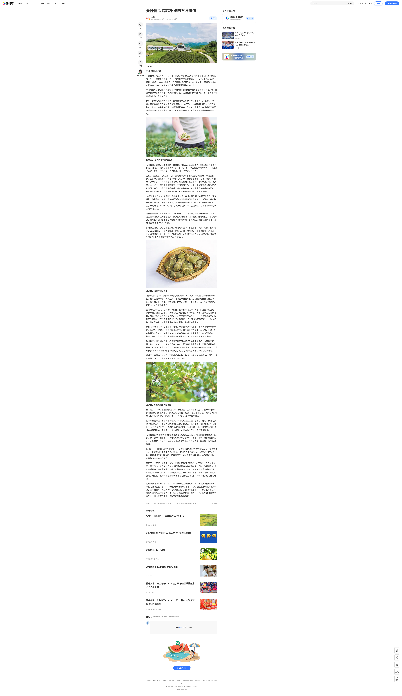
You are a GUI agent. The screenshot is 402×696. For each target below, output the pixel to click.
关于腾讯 (149, 680)
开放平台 (177, 680)
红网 (147, 576)
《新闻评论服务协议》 (174, 617)
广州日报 (149, 609)
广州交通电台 (150, 559)
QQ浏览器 (204, 680)
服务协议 (165, 680)
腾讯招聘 (190, 680)
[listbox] (181, 560)
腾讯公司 (179, 689)
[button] (250, 18)
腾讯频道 (210, 680)
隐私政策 (171, 680)
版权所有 (184, 689)
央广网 (148, 592)
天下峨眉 (149, 542)
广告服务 (184, 680)
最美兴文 (149, 525)
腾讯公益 (197, 680)
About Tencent (157, 680)
